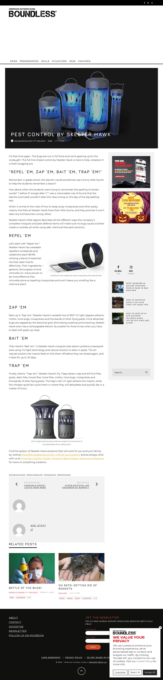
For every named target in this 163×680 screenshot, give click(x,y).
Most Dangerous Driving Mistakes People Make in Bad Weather (137, 286)
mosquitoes (50, 475)
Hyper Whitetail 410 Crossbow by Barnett (75, 486)
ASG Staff (41, 141)
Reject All (135, 672)
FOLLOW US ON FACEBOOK (26, 635)
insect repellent (35, 475)
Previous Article (32, 482)
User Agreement (51, 657)
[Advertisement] (81, 39)
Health (62, 598)
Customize (120, 672)
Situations (59, 61)
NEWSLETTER (17, 631)
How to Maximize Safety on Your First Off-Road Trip (137, 302)
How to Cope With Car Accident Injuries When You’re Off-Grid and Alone (137, 318)
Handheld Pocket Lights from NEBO (35, 486)
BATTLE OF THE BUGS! (25, 587)
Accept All (150, 672)
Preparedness (29, 61)
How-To (69, 598)
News (13, 61)
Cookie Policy (144, 661)
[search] (146, 372)
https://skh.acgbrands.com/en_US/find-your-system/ (50, 454)
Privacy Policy (73, 657)
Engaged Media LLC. (98, 662)
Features (84, 61)
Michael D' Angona (17, 592)
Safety (77, 598)
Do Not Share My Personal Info (105, 657)
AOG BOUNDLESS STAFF (23, 141)
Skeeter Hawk (64, 475)
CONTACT (15, 622)
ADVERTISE (16, 626)
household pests (17, 475)
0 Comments (20, 597)
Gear (72, 61)
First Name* (90, 630)
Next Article (83, 482)
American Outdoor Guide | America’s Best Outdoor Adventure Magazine (62, 458)
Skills (45, 61)
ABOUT (13, 617)
